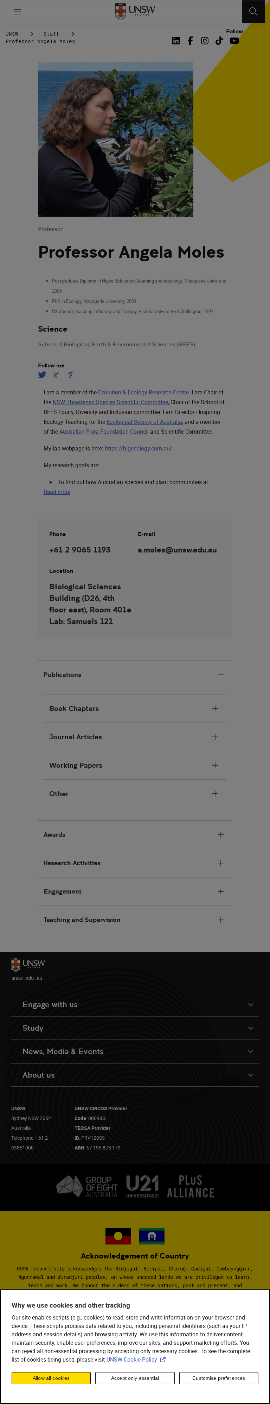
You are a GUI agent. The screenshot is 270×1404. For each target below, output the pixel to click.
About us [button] (38, 1075)
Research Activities (72, 863)
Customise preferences (218, 1378)
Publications (62, 674)
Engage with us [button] (50, 1004)
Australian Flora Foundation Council (104, 431)
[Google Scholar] (70, 374)
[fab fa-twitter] (43, 374)
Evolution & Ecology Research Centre (143, 392)
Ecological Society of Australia (144, 422)
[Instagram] (204, 40)
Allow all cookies (51, 1378)
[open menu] (17, 11)
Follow (234, 31)
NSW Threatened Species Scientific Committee (110, 402)
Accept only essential (135, 1378)
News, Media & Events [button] (63, 1051)
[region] (135, 1346)
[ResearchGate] (56, 374)
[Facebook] (190, 40)
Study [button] (32, 1028)
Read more (57, 492)
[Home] (135, 11)
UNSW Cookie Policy (137, 1359)
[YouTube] (233, 40)
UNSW (12, 33)
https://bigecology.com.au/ (138, 448)
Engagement (63, 891)
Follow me (51, 365)
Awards (54, 834)
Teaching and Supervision (82, 919)
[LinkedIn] (177, 40)
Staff (51, 33)
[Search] (253, 11)
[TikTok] (219, 40)
